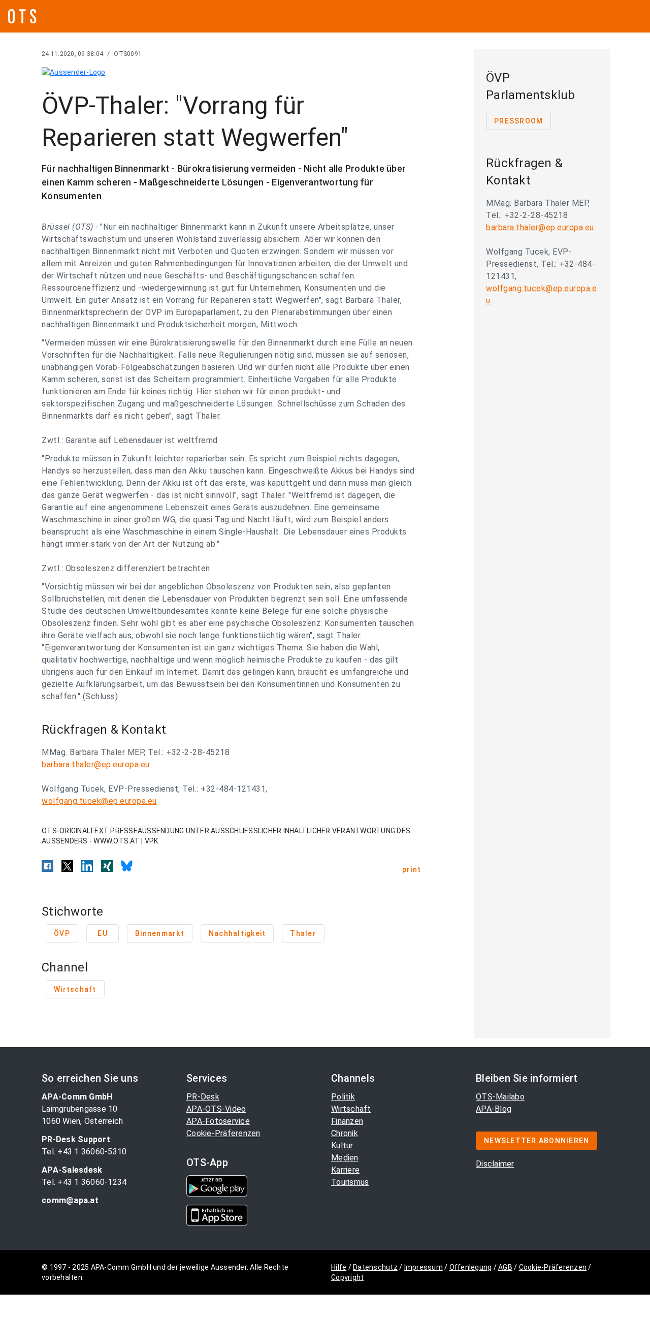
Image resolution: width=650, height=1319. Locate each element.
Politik (343, 1097)
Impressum (423, 1267)
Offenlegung (470, 1267)
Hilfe (338, 1267)
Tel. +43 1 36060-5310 (84, 1151)
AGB (505, 1267)
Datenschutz (375, 1267)
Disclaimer (495, 1164)
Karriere (345, 1170)
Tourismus (350, 1182)
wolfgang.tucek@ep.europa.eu (99, 801)
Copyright (347, 1277)
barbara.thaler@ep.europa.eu (96, 764)
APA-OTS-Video (216, 1109)
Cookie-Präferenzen (223, 1133)
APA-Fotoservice (218, 1121)
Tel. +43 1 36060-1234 (84, 1182)
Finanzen (347, 1121)
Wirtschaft (351, 1109)
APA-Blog (493, 1109)
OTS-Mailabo (500, 1097)
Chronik (344, 1133)
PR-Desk (202, 1097)
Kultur (342, 1145)
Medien (345, 1158)
